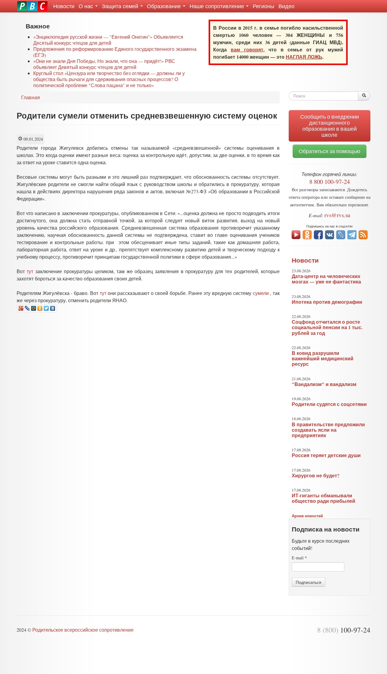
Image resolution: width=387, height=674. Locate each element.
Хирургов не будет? (316, 475)
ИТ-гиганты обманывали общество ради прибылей (323, 498)
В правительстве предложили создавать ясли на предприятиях (328, 430)
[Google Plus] (21, 308)
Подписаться (308, 582)
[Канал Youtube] (296, 234)
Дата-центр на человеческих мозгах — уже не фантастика (326, 279)
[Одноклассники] (40, 308)
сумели (261, 293)
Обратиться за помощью (329, 151)
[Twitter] (46, 308)
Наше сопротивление (218, 6)
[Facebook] (318, 234)
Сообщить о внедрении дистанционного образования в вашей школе (329, 125)
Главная (30, 97)
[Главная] (32, 6)
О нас (87, 6)
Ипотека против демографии (327, 302)
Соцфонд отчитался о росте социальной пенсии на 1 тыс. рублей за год (327, 327)
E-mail (299, 558)
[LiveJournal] (27, 308)
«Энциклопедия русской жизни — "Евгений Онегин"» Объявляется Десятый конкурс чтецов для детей (108, 40)
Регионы (263, 6)
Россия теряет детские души (326, 455)
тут (30, 271)
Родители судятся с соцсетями (329, 404)
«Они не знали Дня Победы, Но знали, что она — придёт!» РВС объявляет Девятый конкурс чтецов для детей (104, 64)
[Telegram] (352, 234)
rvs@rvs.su (337, 215)
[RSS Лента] (363, 234)
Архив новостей (307, 516)
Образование (164, 6)
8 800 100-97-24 (329, 181)
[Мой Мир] (34, 308)
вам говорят (247, 49)
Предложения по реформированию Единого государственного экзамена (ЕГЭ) (115, 52)
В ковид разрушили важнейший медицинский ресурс (322, 358)
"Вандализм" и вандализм (324, 384)
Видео (286, 6)
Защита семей (121, 6)
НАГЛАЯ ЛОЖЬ (304, 56)
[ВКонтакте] (53, 308)
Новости (63, 6)
